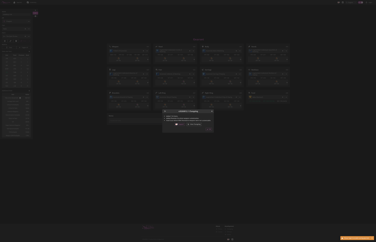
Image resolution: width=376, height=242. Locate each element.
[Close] (211, 111)
